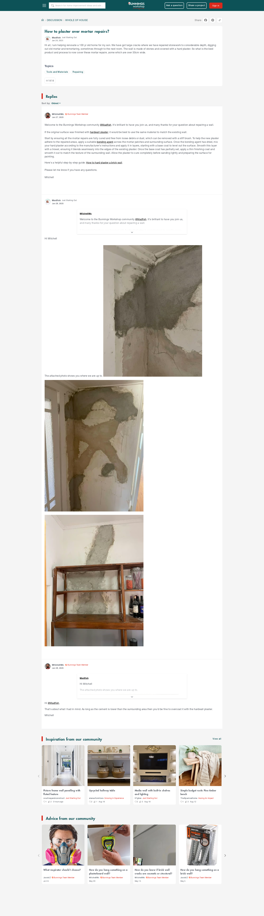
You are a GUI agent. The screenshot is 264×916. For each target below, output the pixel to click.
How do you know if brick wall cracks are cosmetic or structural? (153, 871)
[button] (48, 39)
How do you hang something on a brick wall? (199, 871)
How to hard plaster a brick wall (104, 162)
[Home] (43, 20)
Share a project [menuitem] (196, 6)
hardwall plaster (99, 132)
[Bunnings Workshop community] (136, 5)
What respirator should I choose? (62, 870)
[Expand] (132, 232)
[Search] (53, 5)
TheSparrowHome (188, 798)
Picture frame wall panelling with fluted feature (62, 792)
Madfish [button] (56, 37)
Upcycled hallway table (102, 790)
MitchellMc (94, 878)
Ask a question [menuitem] (174, 6)
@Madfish (105, 124)
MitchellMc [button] (58, 114)
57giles (138, 798)
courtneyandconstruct (54, 798)
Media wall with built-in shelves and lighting (152, 792)
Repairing (78, 72)
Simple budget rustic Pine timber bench (198, 792)
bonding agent (105, 141)
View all (217, 739)
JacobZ (47, 878)
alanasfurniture (96, 798)
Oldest (55, 103)
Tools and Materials (57, 72)
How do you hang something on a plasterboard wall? (108, 871)
